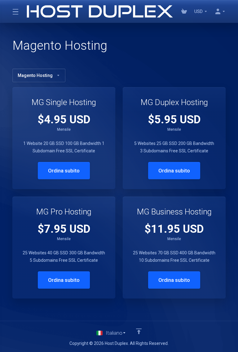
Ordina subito (64, 171)
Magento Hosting (35, 75)
